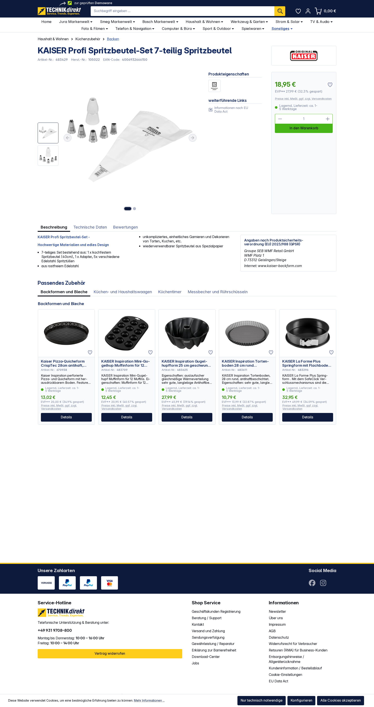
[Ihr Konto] (308, 11)
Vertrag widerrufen (110, 653)
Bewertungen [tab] (125, 227)
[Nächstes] (192, 137)
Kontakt (198, 624)
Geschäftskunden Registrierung (216, 611)
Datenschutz (279, 637)
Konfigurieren (301, 700)
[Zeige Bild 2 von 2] (134, 208)
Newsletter (277, 611)
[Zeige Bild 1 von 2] (127, 208)
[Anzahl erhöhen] (328, 119)
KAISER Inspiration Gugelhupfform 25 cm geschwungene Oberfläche (186, 363)
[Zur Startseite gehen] (59, 11)
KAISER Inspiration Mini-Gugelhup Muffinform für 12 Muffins (125, 363)
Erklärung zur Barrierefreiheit (214, 650)
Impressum (277, 624)
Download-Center (206, 657)
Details (66, 417)
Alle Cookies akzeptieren (340, 700)
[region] (118, 143)
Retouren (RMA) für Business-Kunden (298, 650)
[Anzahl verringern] (280, 119)
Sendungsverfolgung (208, 637)
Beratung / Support (206, 618)
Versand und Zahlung (208, 631)
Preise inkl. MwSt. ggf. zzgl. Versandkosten (303, 98)
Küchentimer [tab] (170, 291)
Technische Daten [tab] (90, 227)
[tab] (54, 227)
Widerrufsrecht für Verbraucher (293, 644)
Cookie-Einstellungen (285, 675)
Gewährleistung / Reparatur (213, 644)
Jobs (195, 663)
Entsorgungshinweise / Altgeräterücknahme (286, 659)
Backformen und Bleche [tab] (64, 291)
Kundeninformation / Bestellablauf (295, 668)
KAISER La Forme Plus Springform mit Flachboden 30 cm (306, 363)
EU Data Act (278, 681)
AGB (272, 631)
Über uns (276, 618)
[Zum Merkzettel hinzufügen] (90, 352)
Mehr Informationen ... (149, 700)
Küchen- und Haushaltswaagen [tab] (123, 291)
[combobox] (182, 11)
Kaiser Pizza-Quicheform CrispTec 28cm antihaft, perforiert (62, 363)
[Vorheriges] (67, 137)
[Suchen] (279, 11)
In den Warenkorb (304, 128)
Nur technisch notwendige (261, 700)
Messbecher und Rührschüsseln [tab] (218, 291)
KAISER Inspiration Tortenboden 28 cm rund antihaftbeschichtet (245, 363)
